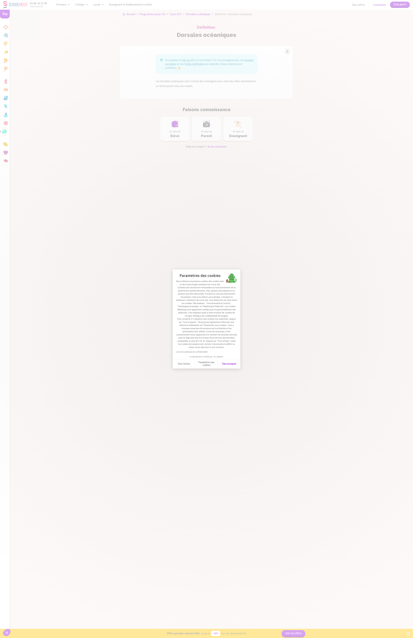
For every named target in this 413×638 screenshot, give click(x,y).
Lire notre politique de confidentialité (191, 352)
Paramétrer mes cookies (206, 364)
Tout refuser (183, 363)
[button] (7, 632)
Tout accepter (229, 363)
